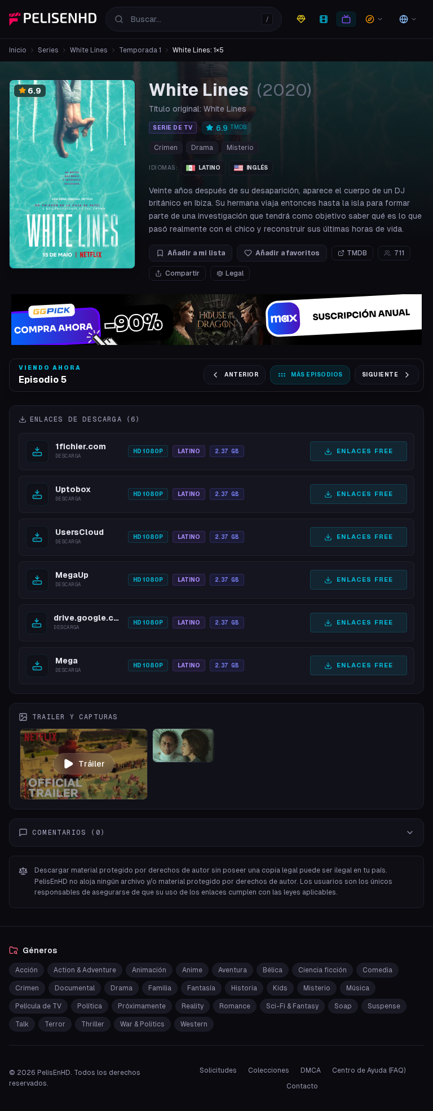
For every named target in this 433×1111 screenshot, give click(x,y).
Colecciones (268, 1070)
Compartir (182, 273)
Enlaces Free (365, 451)
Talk (22, 1024)
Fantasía (201, 988)
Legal (235, 273)
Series (48, 50)
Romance (234, 1006)
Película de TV (38, 1006)
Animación (149, 970)
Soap (343, 1006)
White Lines (89, 50)
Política (89, 1006)
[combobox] (193, 19)
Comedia (377, 970)
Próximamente (142, 1006)
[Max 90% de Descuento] (216, 319)
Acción (26, 970)
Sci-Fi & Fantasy (292, 1006)
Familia (159, 988)
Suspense (384, 1006)
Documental (75, 988)
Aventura (232, 970)
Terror (55, 1024)
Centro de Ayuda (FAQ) (368, 1070)
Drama (202, 148)
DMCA (311, 1070)
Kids (280, 988)
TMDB (357, 253)
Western (193, 1024)
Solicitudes (218, 1070)
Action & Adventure (85, 970)
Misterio (240, 148)
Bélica (272, 970)
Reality (193, 1006)
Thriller (92, 1024)
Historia (244, 988)
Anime (192, 970)
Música (357, 988)
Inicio (17, 50)
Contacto (302, 1086)
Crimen (166, 148)
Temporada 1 (140, 50)
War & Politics (142, 1024)
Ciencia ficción (322, 970)
